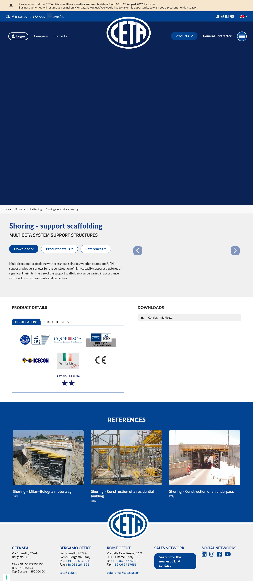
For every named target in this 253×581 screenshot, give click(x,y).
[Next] (235, 239)
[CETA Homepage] (129, 36)
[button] (23, 249)
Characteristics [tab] (56, 322)
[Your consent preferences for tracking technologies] (6, 577)
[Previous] (137, 239)
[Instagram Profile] (222, 16)
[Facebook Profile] (226, 16)
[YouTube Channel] (232, 16)
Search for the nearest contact (170, 561)
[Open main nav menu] (242, 36)
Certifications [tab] (26, 322)
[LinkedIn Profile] (217, 16)
